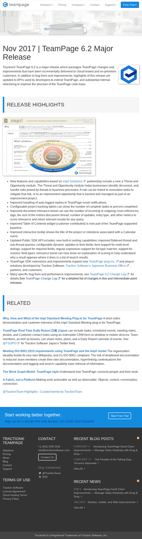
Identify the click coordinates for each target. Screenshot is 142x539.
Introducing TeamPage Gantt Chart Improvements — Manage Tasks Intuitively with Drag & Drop (106, 450)
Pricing (62, 4)
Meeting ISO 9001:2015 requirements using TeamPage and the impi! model (54, 351)
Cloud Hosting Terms (15, 495)
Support (109, 4)
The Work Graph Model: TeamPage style (31, 371)
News (6, 457)
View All (78, 468)
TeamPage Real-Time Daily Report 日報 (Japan (35, 330)
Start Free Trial (120, 415)
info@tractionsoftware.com (54, 450)
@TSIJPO (9, 343)
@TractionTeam (51, 473)
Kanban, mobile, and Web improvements (112, 502)
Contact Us (47, 457)
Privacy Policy (11, 498)
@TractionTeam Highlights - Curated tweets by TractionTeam (42, 391)
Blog (5, 461)
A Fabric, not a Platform (19, 379)
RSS (45, 476)
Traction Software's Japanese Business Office (96, 265)
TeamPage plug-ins (102, 261)
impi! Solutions (72, 181)
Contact (94, 4)
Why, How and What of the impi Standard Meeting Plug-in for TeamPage (52, 318)
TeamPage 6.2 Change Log (108, 274)
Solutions (45, 4)
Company (77, 4)
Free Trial (129, 4)
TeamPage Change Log (41, 278)
